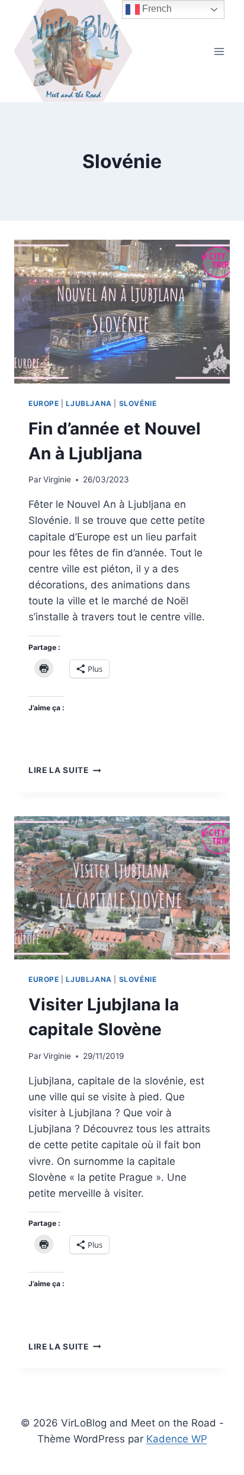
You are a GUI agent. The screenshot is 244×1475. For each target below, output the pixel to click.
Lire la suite (64, 770)
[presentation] (122, 312)
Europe (43, 403)
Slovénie (138, 403)
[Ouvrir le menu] (219, 51)
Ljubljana (88, 403)
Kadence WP (176, 1439)
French (156, 9)
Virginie (57, 479)
